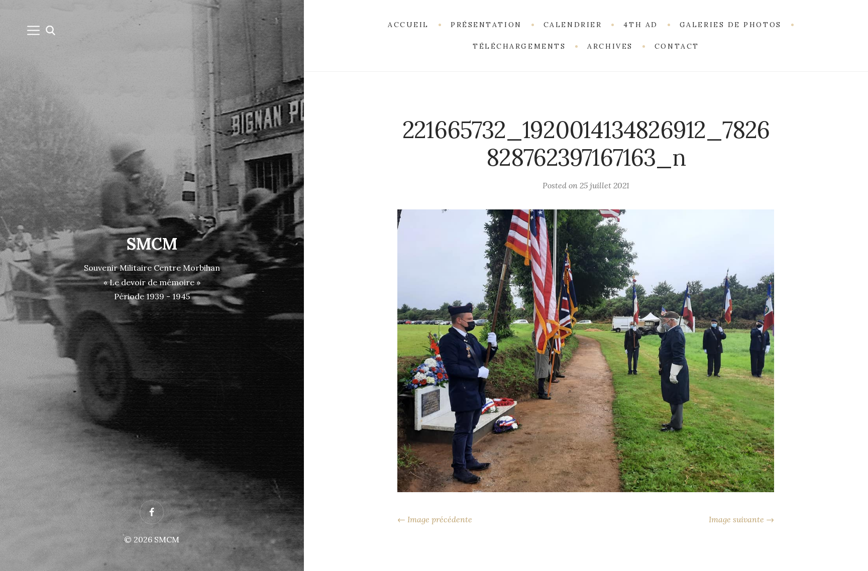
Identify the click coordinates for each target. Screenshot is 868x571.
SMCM (152, 244)
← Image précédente (434, 519)
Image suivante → (741, 519)
